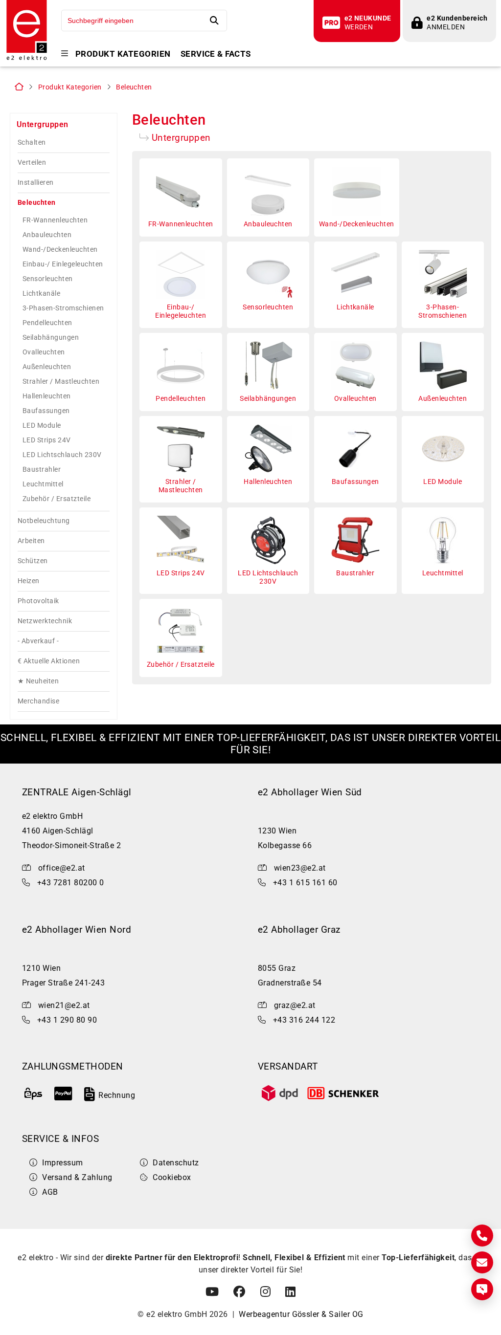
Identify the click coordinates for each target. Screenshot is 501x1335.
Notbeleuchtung (44, 521)
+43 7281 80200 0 (70, 882)
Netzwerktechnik (45, 621)
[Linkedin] (290, 1292)
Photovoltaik (38, 601)
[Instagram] (265, 1292)
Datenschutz (176, 1162)
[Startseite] (26, 59)
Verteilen (32, 162)
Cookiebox (172, 1177)
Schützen (33, 561)
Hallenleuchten (47, 396)
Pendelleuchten (47, 323)
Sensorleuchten (48, 279)
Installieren (36, 182)
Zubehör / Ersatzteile (57, 499)
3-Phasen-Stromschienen (63, 308)
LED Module (42, 425)
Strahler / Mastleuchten (61, 381)
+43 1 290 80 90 (67, 1020)
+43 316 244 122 (304, 1020)
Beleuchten (134, 87)
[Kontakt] (482, 1236)
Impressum (62, 1162)
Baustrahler (42, 469)
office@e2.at (61, 868)
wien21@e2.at (64, 1005)
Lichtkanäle (41, 293)
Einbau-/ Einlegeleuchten (63, 264)
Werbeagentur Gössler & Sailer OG (301, 1314)
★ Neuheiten (38, 681)
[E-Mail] (482, 1262)
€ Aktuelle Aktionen (49, 661)
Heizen (29, 581)
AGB (50, 1192)
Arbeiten (31, 541)
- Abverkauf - (38, 641)
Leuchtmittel (43, 484)
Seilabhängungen (51, 337)
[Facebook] (239, 1292)
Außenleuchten (47, 367)
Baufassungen (46, 411)
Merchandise (38, 701)
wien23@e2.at (300, 868)
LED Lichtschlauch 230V (62, 455)
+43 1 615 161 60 (305, 882)
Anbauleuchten (47, 235)
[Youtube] (212, 1292)
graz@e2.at (295, 1005)
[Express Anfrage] (482, 1289)
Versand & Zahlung (77, 1177)
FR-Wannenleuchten (55, 220)
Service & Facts (216, 54)
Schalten (32, 142)
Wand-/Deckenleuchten (60, 249)
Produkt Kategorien (123, 54)
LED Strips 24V (47, 440)
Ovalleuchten (44, 352)
